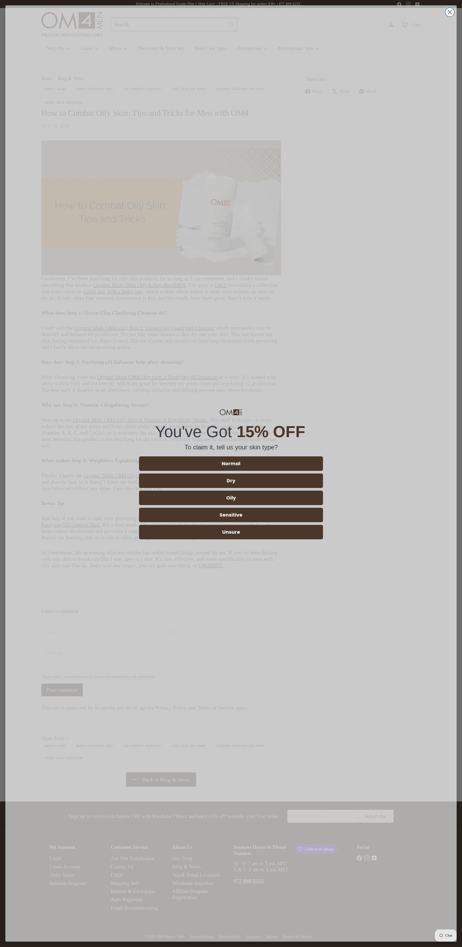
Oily (231, 497)
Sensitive (231, 514)
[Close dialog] (450, 12)
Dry (231, 480)
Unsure (231, 532)
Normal (231, 463)
